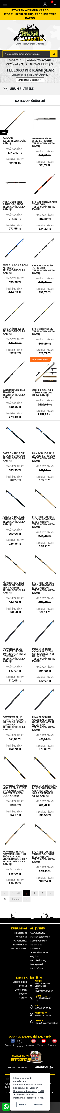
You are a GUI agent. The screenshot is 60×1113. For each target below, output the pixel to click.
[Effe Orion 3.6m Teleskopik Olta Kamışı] (15, 310)
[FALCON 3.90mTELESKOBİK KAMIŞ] (15, 120)
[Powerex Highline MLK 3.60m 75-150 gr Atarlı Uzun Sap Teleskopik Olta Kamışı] (15, 767)
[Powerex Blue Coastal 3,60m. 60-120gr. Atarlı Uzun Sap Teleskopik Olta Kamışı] (15, 630)
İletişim (23, 993)
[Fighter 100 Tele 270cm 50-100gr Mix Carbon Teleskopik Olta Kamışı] (44, 833)
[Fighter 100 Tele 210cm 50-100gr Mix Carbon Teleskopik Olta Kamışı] (15, 564)
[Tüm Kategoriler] (5, 4)
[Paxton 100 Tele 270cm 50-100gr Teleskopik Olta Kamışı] (15, 435)
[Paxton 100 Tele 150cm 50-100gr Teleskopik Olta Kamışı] (15, 498)
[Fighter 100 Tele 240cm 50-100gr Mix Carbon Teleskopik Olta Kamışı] (44, 498)
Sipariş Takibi (20, 981)
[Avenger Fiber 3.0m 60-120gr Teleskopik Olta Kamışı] (44, 120)
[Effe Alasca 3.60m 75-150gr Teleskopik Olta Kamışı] (15, 247)
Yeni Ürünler (37, 968)
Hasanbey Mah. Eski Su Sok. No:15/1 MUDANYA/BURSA (44, 987)
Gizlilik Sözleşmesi (40, 936)
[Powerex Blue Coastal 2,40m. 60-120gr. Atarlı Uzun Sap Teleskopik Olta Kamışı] (44, 699)
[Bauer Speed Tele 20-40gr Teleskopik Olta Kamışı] (15, 371)
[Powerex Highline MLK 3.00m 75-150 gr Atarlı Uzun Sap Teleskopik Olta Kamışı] (44, 767)
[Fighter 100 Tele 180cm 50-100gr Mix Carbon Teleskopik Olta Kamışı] (44, 564)
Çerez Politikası (38, 940)
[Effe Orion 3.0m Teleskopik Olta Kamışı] (44, 310)
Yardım (23, 997)
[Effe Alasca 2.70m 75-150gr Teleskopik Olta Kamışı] (44, 183)
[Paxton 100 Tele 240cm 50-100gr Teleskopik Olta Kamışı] (44, 435)
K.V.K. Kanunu (37, 932)
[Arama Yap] (54, 53)
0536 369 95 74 (43, 1008)
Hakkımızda (21, 932)
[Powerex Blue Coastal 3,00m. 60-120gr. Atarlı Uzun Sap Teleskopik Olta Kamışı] (15, 699)
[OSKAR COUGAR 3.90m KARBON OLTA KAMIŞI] (44, 371)
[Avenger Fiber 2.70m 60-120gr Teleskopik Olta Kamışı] (15, 183)
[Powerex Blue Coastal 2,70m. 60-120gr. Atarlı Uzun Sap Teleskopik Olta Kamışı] (44, 630)
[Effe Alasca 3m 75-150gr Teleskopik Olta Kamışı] (44, 247)
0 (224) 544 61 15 (43, 999)
